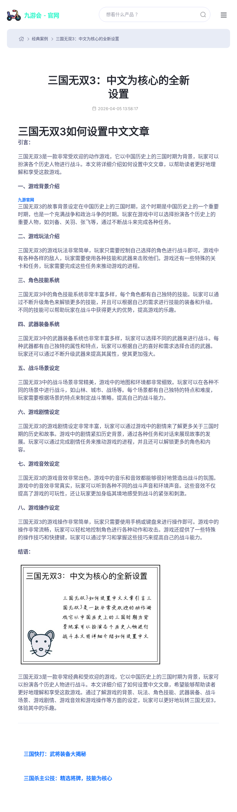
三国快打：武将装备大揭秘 (55, 754)
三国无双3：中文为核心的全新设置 (87, 38)
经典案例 (40, 38)
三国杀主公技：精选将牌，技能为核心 (68, 778)
